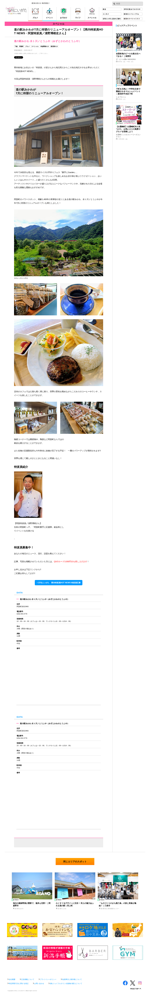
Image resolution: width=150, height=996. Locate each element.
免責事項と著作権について (72, 979)
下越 (16, 46)
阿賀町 (21, 46)
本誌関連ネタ (44, 46)
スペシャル (35, 46)
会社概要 (12, 979)
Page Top (134, 989)
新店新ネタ (54, 46)
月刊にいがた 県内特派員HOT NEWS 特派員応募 (59, 583)
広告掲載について (27, 979)
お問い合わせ (39, 983)
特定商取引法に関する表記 (18, 983)
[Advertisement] (75, 968)
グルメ (27, 46)
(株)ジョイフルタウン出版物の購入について (66, 983)
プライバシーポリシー (48, 979)
